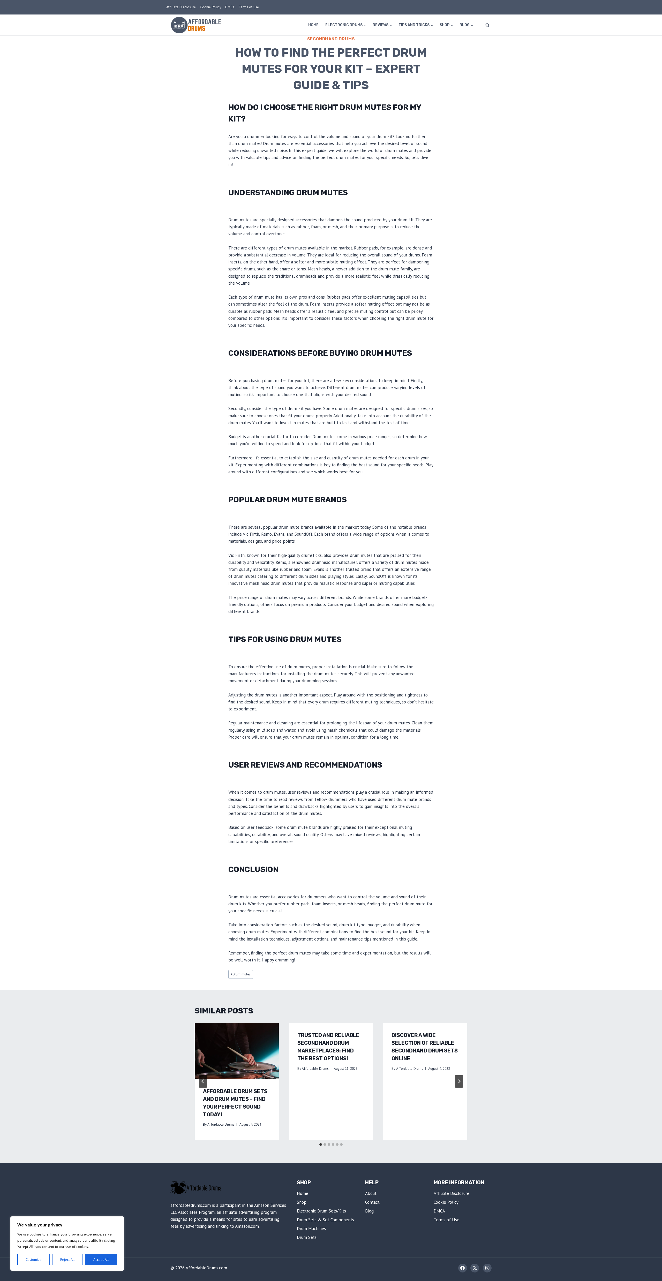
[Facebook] (462, 1268)
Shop (301, 1202)
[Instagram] (487, 1268)
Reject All (67, 1259)
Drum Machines (311, 1228)
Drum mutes (241, 974)
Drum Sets (307, 1237)
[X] (474, 1268)
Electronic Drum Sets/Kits (321, 1211)
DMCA (230, 7)
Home (313, 25)
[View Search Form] (487, 25)
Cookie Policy (210, 7)
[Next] (459, 1081)
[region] (67, 1243)
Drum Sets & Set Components (325, 1220)
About (371, 1193)
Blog (369, 1211)
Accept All (101, 1259)
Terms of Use (249, 7)
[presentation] (237, 1051)
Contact (372, 1202)
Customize (34, 1259)
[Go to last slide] (203, 1081)
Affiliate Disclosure (181, 7)
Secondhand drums (331, 38)
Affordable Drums (220, 1124)
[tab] (320, 1144)
